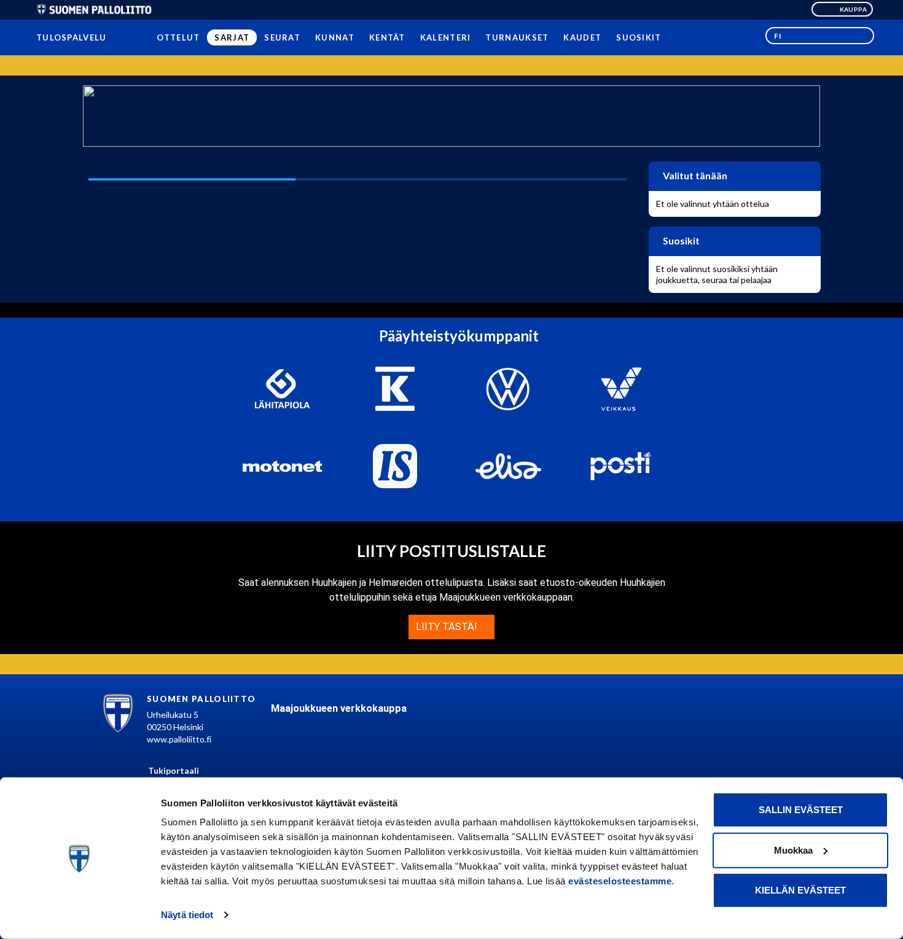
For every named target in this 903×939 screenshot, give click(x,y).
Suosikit (680, 240)
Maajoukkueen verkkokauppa (339, 708)
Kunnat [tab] (334, 37)
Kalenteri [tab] (445, 37)
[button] (819, 35)
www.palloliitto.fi (179, 739)
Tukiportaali (173, 770)
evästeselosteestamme (619, 881)
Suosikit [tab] (638, 37)
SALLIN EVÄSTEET (801, 810)
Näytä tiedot (187, 915)
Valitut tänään (694, 175)
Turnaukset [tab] (517, 37)
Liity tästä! (448, 627)
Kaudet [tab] (582, 37)
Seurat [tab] (282, 37)
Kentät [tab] (387, 37)
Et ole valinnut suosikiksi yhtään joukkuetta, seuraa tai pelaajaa (717, 274)
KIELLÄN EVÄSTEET (800, 890)
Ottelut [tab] (178, 37)
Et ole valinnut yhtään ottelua (712, 203)
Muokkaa (793, 849)
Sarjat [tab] (231, 37)
